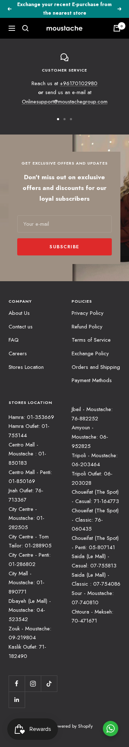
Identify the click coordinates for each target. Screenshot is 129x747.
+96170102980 (78, 83)
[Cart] (116, 28)
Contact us (21, 327)
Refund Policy (87, 327)
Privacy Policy (88, 313)
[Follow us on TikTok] (49, 683)
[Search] (25, 28)
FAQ (14, 340)
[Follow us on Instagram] (33, 683)
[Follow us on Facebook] (17, 683)
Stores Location (26, 367)
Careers (18, 353)
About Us (19, 313)
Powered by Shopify (73, 726)
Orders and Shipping (96, 367)
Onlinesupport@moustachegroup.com (65, 102)
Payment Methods (92, 380)
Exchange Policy (90, 353)
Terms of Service (91, 340)
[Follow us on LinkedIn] (17, 700)
